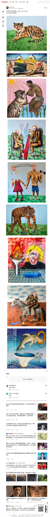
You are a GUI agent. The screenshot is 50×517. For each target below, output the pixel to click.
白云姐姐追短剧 (30, 502)
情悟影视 (8, 502)
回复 (10, 389)
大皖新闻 (8, 429)
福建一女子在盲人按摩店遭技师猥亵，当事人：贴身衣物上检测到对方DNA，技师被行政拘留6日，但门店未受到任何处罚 (21, 445)
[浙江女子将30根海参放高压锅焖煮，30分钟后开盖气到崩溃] (42, 407)
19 (12, 512)
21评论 (11, 410)
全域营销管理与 (14, 516)
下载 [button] (47, 511)
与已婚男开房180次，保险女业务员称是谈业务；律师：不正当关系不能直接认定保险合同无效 (21, 424)
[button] (10, 2)
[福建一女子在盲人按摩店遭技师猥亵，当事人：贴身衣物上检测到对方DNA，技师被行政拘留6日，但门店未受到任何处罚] (42, 446)
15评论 (11, 449)
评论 (13, 439)
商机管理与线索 (21, 516)
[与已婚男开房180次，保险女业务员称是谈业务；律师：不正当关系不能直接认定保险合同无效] (42, 426)
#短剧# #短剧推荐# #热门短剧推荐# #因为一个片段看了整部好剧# (36, 499)
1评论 (12, 482)
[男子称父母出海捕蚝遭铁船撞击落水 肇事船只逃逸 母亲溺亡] (42, 456)
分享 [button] (3, 26)
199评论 (12, 429)
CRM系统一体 (39, 516)
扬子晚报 (8, 419)
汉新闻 (7, 410)
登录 (26, 379)
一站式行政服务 (21, 514)
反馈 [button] (47, 508)
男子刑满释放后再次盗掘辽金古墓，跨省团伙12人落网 (20, 472)
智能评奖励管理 (34, 514)
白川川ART (12, 7)
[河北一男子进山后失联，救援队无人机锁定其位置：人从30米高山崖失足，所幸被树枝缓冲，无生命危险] (42, 416)
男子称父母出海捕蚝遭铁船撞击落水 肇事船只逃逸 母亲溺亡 (21, 454)
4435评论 (36, 502)
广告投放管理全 (28, 514)
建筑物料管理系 (33, 516)
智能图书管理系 (41, 514)
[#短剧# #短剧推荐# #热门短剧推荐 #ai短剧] (16, 491)
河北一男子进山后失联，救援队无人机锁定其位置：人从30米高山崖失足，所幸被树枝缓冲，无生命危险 (20, 414)
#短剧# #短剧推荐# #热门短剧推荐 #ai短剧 (15, 499)
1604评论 (12, 502)
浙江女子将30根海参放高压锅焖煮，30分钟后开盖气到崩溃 (21, 405)
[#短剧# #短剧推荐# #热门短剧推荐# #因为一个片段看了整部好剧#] (37, 491)
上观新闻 (8, 482)
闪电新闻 (8, 459)
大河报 (7, 449)
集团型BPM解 (27, 516)
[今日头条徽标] (4, 2)
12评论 (12, 419)
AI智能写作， (14, 514)
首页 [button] (47, 503)
